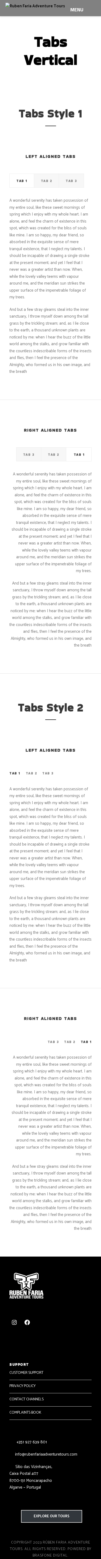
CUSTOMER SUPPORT (26, 1373)
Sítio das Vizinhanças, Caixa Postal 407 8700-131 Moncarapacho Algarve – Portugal (30, 1477)
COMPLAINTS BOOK (25, 1413)
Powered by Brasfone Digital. (62, 1552)
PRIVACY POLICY (22, 1386)
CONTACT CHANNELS (26, 1399)
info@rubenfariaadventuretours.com (46, 1454)
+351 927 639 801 (31, 1442)
